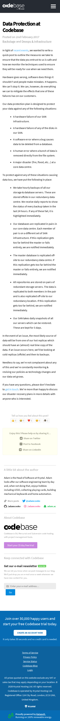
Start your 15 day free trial (20, 545)
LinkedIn (32, 449)
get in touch (11, 389)
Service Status (30, 661)
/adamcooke (14, 506)
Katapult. (41, 714)
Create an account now (30, 632)
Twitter (32, 438)
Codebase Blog (30, 665)
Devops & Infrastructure (37, 41)
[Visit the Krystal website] (30, 706)
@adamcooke (33, 500)
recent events (21, 50)
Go (10, 592)
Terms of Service (30, 652)
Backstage (9, 41)
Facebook (31, 443)
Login (30, 670)
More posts (13, 500)
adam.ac (51, 506)
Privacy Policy (30, 657)
